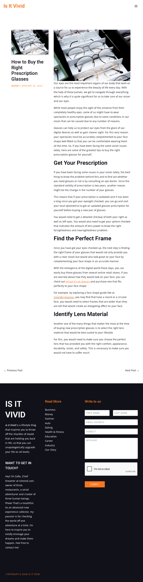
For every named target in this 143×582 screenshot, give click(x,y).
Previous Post (13, 370)
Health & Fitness (54, 432)
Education (51, 436)
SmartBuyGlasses (64, 297)
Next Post (132, 370)
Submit (94, 484)
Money (15, 85)
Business (50, 409)
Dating (49, 427)
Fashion (49, 418)
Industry (50, 445)
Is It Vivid (14, 6)
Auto (47, 423)
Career (49, 440)
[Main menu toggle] (136, 6)
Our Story (50, 449)
